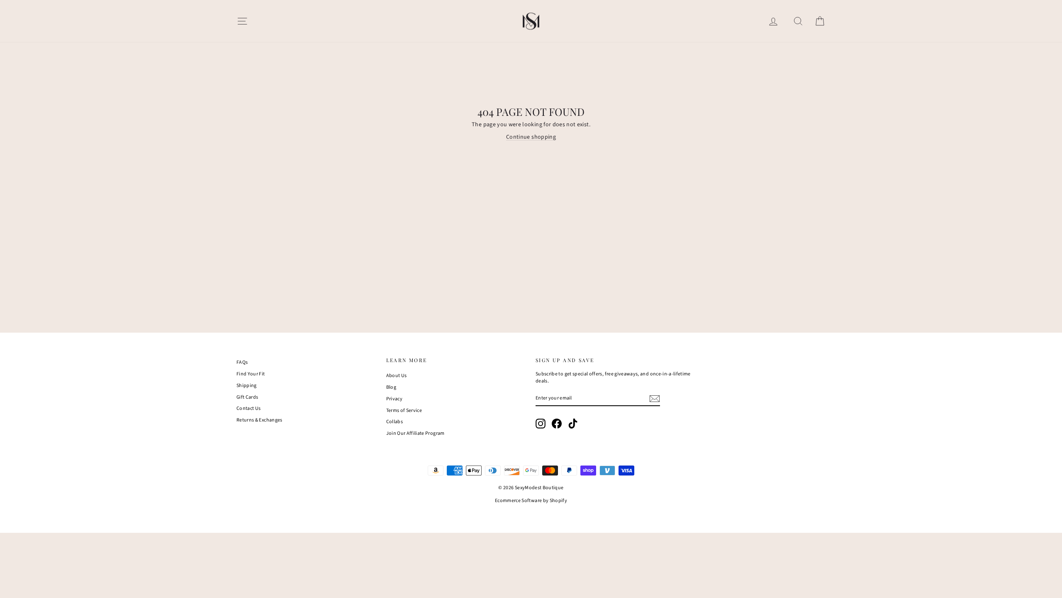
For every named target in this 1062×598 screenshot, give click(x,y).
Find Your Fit (250, 373)
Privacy (394, 398)
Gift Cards (247, 397)
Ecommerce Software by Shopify (531, 500)
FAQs (242, 362)
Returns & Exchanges (259, 420)
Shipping (246, 385)
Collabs (394, 421)
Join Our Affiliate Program (415, 433)
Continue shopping (531, 137)
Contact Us (248, 408)
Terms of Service (404, 410)
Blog (391, 387)
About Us (396, 375)
